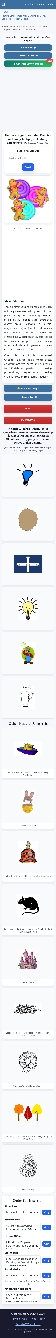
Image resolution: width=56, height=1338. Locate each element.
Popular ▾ (39, 4)
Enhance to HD (28, 397)
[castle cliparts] (28, 958)
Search (28, 167)
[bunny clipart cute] (28, 801)
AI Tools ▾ (28, 4)
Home (5, 11)
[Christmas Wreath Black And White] (28, 1062)
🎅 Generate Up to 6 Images (32, 62)
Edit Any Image (28, 47)
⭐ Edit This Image (28, 388)
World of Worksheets (28, 1324)
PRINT (28, 408)
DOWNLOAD (28, 419)
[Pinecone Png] (28, 1165)
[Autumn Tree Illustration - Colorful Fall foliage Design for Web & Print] (28, 1112)
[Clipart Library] (3, 4)
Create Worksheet (28, 55)
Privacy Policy (37, 1318)
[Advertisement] (28, 100)
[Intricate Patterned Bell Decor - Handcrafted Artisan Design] (28, 852)
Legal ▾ (50, 4)
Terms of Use (19, 1318)
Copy (46, 1212)
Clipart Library (20, 1313)
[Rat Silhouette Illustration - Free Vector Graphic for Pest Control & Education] (28, 905)
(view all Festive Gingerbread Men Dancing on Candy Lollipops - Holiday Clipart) (28, 449)
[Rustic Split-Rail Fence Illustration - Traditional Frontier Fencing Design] (28, 1008)
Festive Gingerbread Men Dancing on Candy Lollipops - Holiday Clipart (24, 17)
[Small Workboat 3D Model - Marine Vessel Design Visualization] (28, 748)
